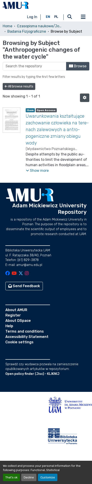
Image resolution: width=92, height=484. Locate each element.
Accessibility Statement (26, 337)
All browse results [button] (20, 86)
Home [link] (7, 26)
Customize (47, 477)
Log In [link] (32, 17)
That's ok (11, 477)
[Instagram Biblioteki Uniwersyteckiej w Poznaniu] (27, 274)
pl (56, 17)
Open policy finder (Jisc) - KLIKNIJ (32, 374)
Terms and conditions (24, 331)
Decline (29, 477)
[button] (16, 5)
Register (13, 315)
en (48, 17)
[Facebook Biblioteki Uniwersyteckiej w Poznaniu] (7, 274)
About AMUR (16, 310)
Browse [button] (79, 66)
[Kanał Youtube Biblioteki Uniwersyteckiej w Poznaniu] (14, 274)
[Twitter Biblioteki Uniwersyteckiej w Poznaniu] (21, 274)
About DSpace (18, 320)
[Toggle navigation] (83, 17)
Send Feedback (26, 286)
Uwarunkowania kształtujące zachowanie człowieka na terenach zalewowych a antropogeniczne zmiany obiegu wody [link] (57, 129)
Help (9, 326)
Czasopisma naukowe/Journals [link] (39, 26)
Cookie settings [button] (19, 342)
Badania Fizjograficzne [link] (26, 31)
